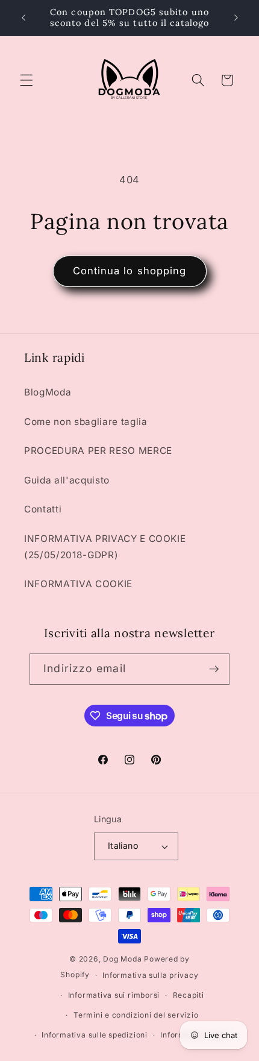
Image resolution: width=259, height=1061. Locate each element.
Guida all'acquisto (67, 480)
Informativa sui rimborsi (114, 995)
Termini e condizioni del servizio (135, 1014)
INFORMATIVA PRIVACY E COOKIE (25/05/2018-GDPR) (105, 547)
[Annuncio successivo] (236, 17)
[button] (26, 80)
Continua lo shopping (130, 271)
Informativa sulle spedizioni (95, 1034)
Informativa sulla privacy (150, 975)
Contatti (42, 509)
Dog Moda (122, 958)
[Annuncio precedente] (23, 17)
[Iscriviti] (213, 669)
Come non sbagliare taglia (86, 421)
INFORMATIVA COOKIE (78, 584)
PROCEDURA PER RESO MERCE (98, 450)
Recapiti (188, 995)
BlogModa (47, 392)
